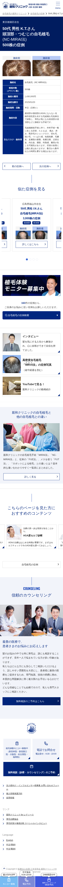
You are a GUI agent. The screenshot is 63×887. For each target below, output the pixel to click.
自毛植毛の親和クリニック (15, 14)
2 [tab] (30, 259)
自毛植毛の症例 (37, 14)
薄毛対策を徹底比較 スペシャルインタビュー (26, 823)
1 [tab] (27, 259)
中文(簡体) (11, 844)
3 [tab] (33, 259)
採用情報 (10, 798)
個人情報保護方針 (14, 793)
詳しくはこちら (30, 244)
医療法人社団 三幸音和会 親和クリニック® (37, 869)
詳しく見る (30, 476)
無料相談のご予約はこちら (30, 701)
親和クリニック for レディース (20, 815)
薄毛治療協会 (12, 819)
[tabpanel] (31, 226)
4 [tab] (37, 259)
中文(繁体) (11, 849)
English (9, 840)
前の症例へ (18, 166)
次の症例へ (45, 166)
